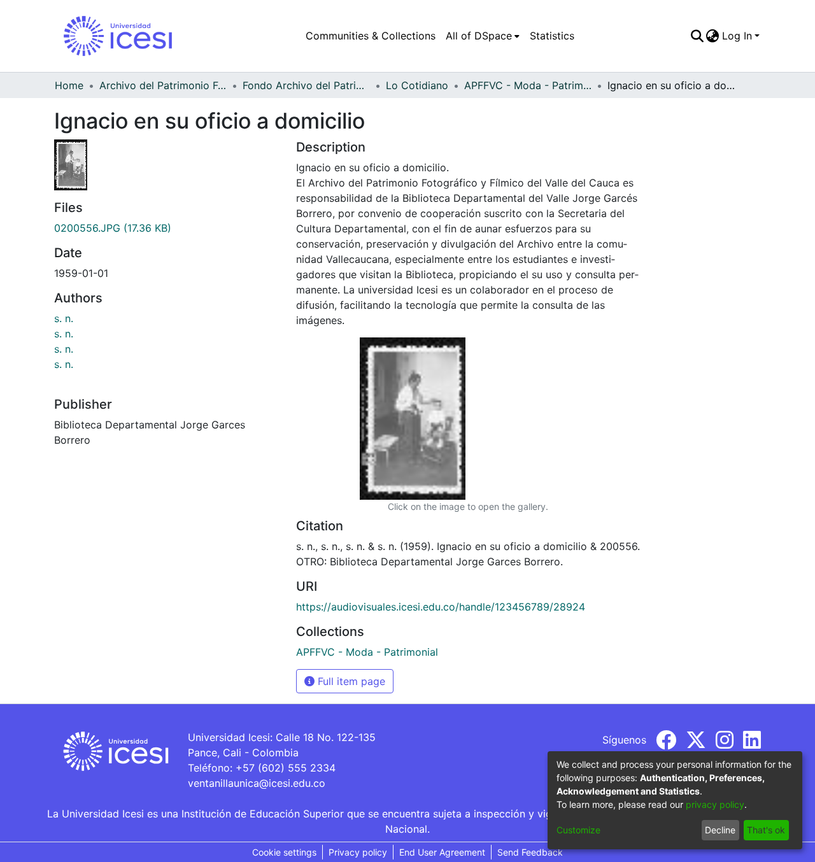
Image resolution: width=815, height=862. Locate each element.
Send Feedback (530, 852)
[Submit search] (697, 35)
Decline (720, 829)
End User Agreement (442, 852)
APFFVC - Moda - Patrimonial (528, 85)
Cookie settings (284, 852)
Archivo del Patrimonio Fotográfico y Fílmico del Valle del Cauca (163, 85)
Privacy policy (358, 852)
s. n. (63, 318)
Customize (578, 829)
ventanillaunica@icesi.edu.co (256, 783)
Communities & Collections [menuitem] (371, 35)
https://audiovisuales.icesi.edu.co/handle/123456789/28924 (440, 606)
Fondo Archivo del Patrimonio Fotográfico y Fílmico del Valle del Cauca (306, 85)
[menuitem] (483, 35)
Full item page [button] (350, 681)
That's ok (766, 829)
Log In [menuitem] (737, 35)
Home (69, 85)
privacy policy (715, 804)
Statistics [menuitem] (552, 35)
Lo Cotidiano (417, 85)
